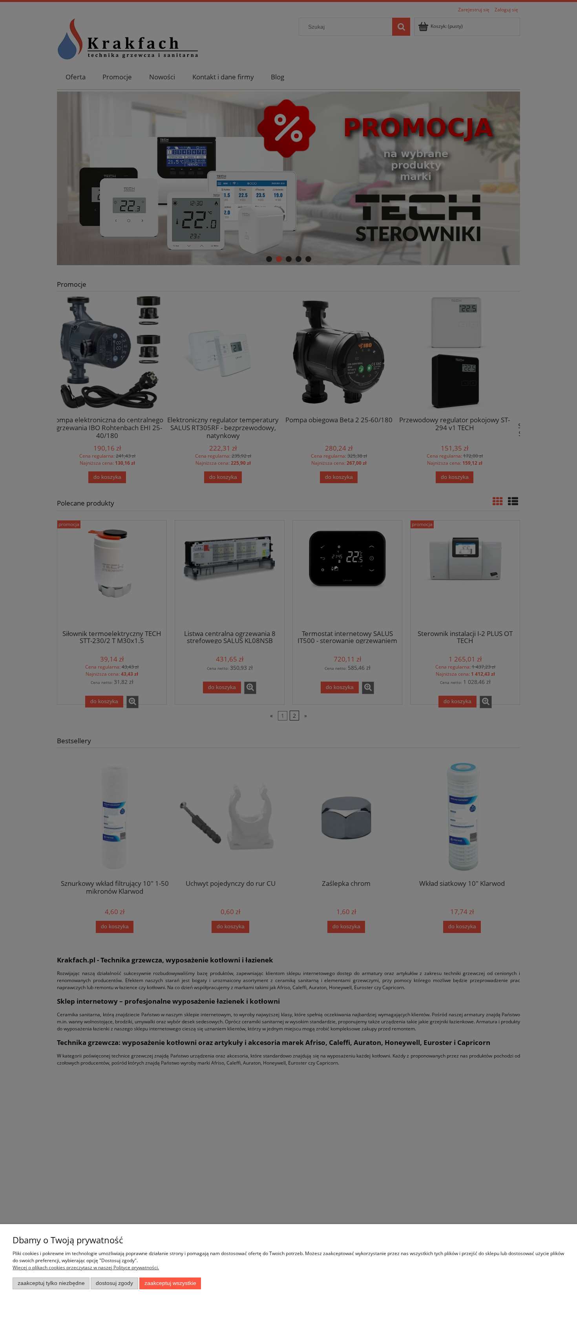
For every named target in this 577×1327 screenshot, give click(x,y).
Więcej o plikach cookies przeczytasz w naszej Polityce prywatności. (86, 1267)
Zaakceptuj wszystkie (170, 1283)
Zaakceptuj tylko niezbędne (51, 1283)
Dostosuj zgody (114, 1283)
